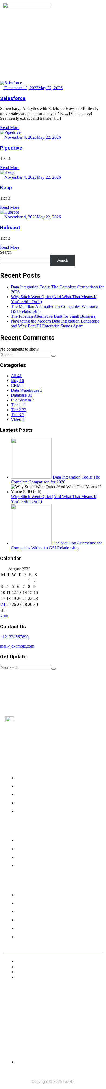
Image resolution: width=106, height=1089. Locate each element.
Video (17, 419)
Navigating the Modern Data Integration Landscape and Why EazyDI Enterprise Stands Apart (55, 323)
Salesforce (13, 98)
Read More (9, 127)
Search (6, 252)
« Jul (4, 616)
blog (17, 380)
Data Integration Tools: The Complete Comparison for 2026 (55, 479)
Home (45, 46)
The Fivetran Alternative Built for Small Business (53, 316)
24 (3, 604)
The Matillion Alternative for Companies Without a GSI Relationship (56, 545)
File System (22, 400)
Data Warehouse (26, 390)
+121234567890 (14, 637)
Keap (6, 188)
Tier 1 (18, 405)
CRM (17, 385)
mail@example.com (17, 646)
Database (21, 395)
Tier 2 (18, 409)
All (16, 375)
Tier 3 (17, 414)
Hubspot (10, 228)
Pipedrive (11, 148)
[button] (98, 11)
